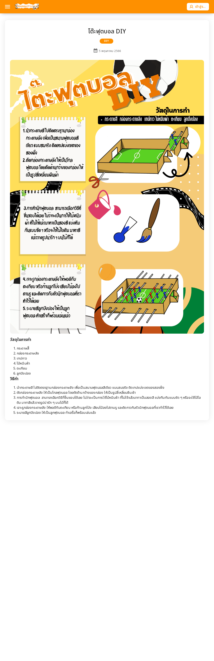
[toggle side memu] (8, 7)
